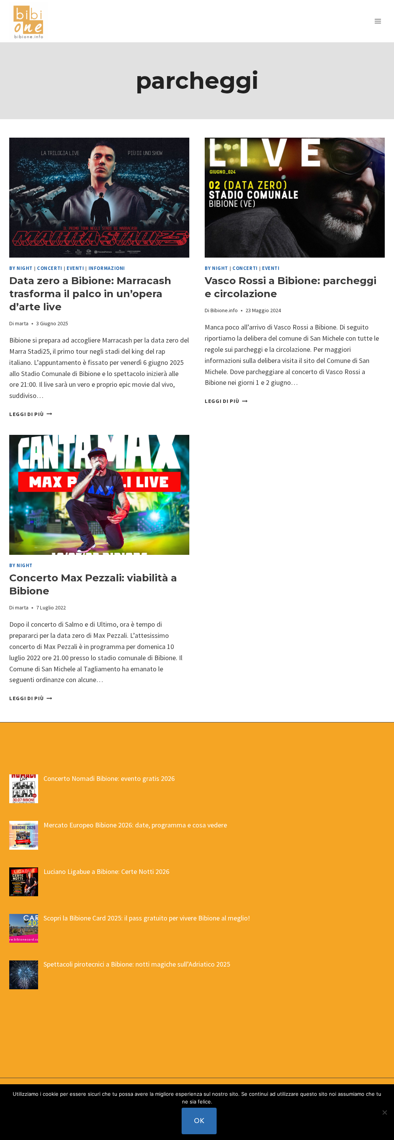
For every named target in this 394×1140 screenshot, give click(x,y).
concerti (49, 268)
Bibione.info (224, 310)
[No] (384, 1112)
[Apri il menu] (378, 21)
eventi (75, 268)
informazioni (106, 268)
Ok (199, 1120)
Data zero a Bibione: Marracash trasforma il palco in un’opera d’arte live (90, 294)
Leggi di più (30, 414)
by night (21, 268)
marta (21, 323)
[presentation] (99, 198)
